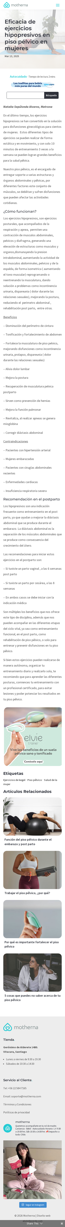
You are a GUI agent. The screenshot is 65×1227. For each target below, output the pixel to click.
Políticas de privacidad (16, 1112)
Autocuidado (18, 76)
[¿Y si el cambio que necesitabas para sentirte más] (32, 1169)
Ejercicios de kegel (14, 780)
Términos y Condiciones (17, 1104)
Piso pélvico (34, 780)
